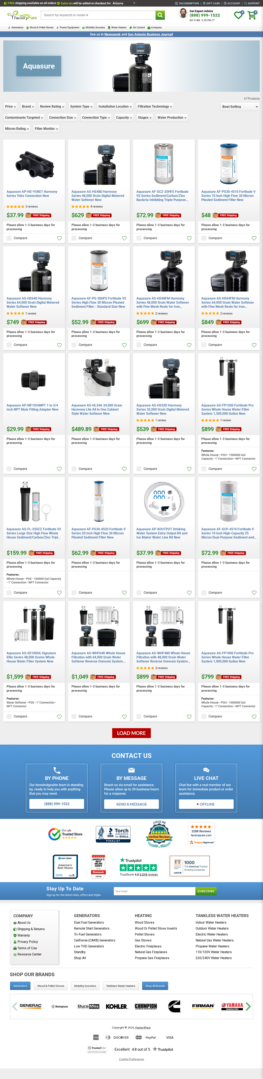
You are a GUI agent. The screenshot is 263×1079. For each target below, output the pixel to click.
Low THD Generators (89, 946)
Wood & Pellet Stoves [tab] (50, 985)
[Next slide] (247, 1006)
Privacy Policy (27, 942)
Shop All (80, 958)
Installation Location (114, 106)
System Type (79, 106)
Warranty (23, 935)
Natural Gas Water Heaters (215, 940)
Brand (26, 106)
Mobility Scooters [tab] (85, 985)
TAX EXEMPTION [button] (189, 3)
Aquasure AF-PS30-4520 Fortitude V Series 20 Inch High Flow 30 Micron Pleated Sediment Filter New (99, 533)
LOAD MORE (131, 733)
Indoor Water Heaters (211, 922)
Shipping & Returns (31, 929)
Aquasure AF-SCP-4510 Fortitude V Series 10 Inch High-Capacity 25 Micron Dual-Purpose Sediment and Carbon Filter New (227, 533)
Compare (20, 238)
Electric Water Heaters (212, 934)
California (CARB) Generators (94, 940)
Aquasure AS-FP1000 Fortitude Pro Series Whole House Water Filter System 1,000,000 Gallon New (227, 657)
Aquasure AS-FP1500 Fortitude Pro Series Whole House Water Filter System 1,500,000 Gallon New (227, 409)
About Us (24, 923)
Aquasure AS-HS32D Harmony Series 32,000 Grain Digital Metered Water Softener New (162, 409)
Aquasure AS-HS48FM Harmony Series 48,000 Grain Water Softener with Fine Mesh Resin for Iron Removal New (162, 302)
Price (9, 106)
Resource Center (29, 954)
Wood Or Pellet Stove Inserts (156, 928)
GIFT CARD (213, 3)
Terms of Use (27, 948)
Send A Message (131, 804)
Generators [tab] (20, 985)
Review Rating (50, 106)
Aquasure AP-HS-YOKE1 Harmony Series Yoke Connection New (32, 194)
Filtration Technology (153, 106)
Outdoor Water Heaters (212, 928)
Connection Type (94, 117)
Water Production (170, 117)
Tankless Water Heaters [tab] (120, 985)
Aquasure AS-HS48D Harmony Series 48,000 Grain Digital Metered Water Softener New (98, 196)
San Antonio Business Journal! (150, 34)
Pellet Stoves (145, 934)
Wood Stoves (144, 922)
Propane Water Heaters (212, 946)
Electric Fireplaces (148, 946)
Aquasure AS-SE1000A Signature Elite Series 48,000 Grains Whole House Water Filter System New (31, 657)
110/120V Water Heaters (214, 952)
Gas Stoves (143, 940)
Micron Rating (15, 129)
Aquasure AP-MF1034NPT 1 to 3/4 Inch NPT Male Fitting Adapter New (33, 407)
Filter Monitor (45, 129)
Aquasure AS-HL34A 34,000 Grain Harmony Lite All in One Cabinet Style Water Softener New (97, 409)
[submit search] (160, 15)
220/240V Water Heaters (214, 958)
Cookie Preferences (131, 1059)
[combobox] (98, 15)
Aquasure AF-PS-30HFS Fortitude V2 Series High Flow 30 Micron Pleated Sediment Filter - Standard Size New (99, 302)
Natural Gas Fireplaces (151, 952)
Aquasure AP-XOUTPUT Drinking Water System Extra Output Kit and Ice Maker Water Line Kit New (161, 533)
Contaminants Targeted (22, 117)
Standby (80, 952)
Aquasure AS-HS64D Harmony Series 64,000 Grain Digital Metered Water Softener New (33, 302)
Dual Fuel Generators (89, 922)
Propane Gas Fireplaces (152, 958)
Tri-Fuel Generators (88, 934)
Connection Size (61, 117)
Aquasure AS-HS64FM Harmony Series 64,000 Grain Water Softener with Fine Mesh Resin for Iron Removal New (227, 302)
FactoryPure (142, 1027)
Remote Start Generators (92, 928)
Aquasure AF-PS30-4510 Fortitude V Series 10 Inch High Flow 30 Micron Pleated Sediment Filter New (228, 196)
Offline (207, 804)
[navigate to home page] (22, 15)
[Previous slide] (15, 1006)
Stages (143, 117)
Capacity (122, 117)
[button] (15, 206)
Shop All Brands (155, 985)
